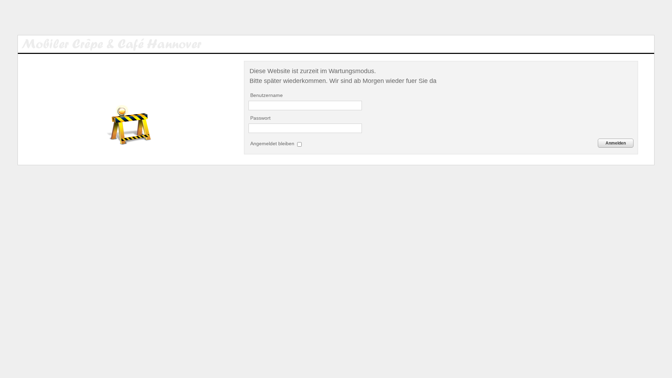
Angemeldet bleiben (273, 143)
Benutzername (266, 95)
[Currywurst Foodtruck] (118, 44)
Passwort (260, 118)
